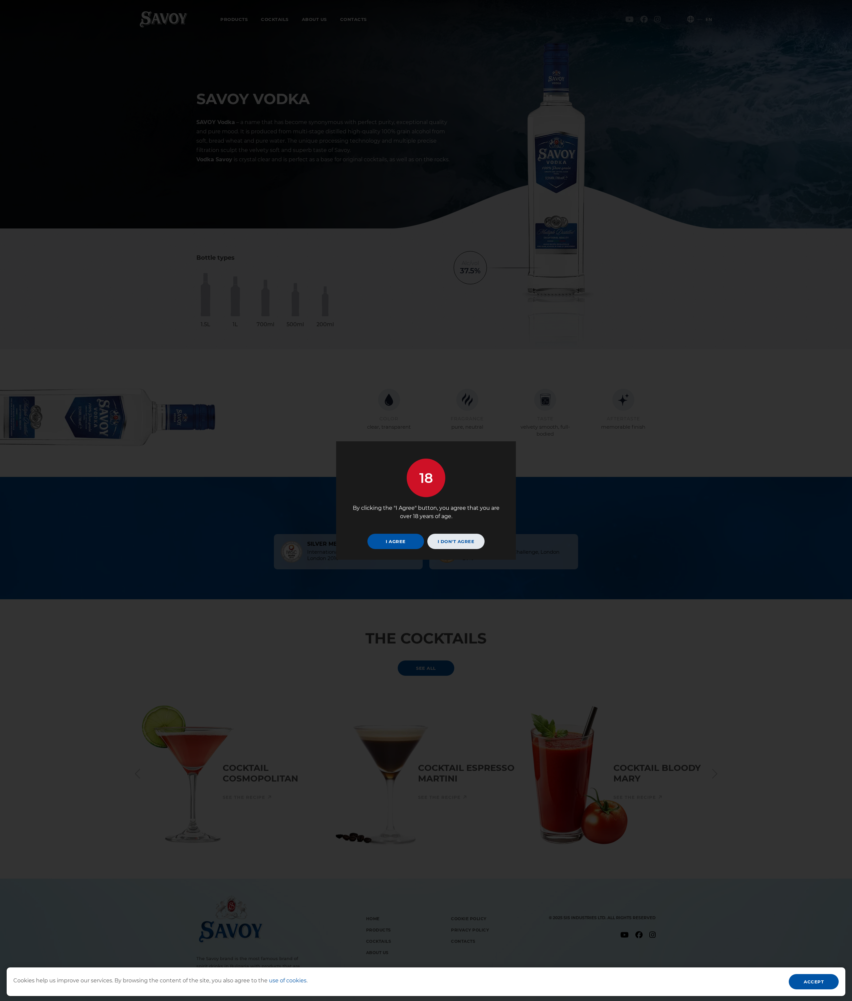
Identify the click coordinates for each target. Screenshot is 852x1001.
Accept (814, 981)
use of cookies (287, 980)
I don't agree (456, 541)
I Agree (396, 541)
